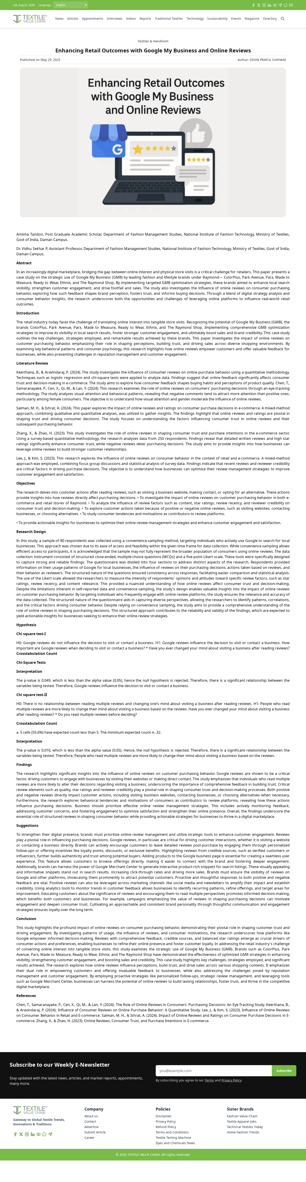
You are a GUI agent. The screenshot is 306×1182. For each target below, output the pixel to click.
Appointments (92, 18)
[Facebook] (253, 5)
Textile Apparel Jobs (241, 1121)
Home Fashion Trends (243, 1132)
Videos (131, 18)
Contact (90, 1121)
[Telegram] (280, 5)
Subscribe (284, 1070)
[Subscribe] (291, 5)
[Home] (30, 19)
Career (89, 1137)
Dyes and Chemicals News (175, 1143)
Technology (195, 18)
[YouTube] (275, 5)
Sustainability (217, 18)
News (59, 18)
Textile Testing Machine (173, 1137)
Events (236, 18)
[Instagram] (264, 5)
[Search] (282, 18)
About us (91, 1116)
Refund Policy (166, 1127)
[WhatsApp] (285, 5)
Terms (209, 1080)
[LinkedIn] (269, 5)
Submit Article (95, 1132)
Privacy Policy (231, 1080)
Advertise (91, 1127)
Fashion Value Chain (242, 1116)
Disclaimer (164, 1116)
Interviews (115, 18)
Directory (270, 18)
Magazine (252, 18)
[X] (259, 5)
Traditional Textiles (169, 18)
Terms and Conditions (172, 1132)
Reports (145, 18)
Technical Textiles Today (245, 1127)
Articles (72, 18)
